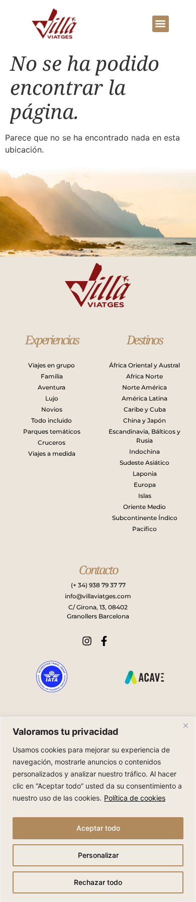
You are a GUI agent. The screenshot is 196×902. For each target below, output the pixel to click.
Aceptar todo (98, 828)
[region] (98, 809)
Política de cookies (134, 798)
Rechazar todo (98, 882)
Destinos (144, 339)
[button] (160, 24)
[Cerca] (185, 725)
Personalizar (98, 855)
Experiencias (51, 339)
